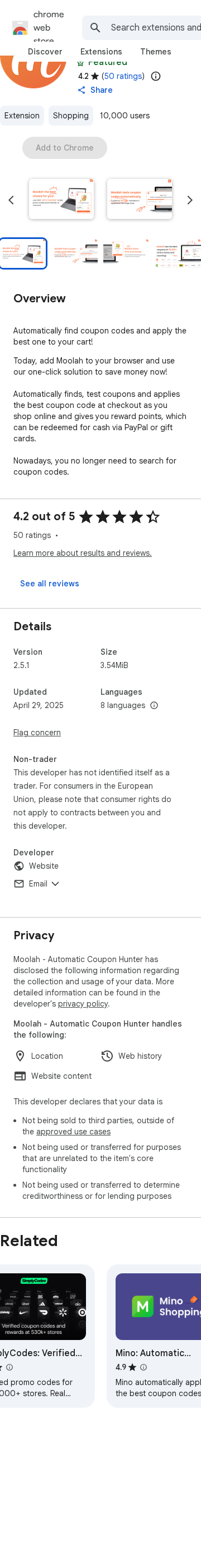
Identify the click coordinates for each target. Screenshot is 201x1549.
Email (38, 884)
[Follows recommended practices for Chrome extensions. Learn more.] (80, 62)
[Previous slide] (11, 200)
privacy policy (83, 1004)
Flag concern (37, 733)
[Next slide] (190, 200)
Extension (22, 116)
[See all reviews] (49, 583)
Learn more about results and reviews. (82, 553)
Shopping (71, 116)
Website (44, 866)
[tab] (45, 52)
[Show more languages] (154, 706)
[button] (61, 200)
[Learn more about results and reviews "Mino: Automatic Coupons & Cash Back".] (143, 1367)
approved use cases (73, 1132)
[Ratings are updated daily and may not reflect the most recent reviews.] (156, 76)
